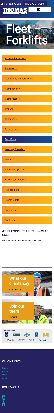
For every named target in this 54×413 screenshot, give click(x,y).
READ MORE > (15, 289)
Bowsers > (11, 68)
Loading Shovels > (15, 149)
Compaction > (13, 88)
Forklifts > (10, 139)
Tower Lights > (13, 199)
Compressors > (13, 98)
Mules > (9, 159)
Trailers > (10, 220)
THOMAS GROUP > (35, 3)
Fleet (4, 374)
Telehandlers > (13, 189)
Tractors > (10, 210)
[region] (27, 283)
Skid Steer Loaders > (16, 179)
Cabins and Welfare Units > (20, 78)
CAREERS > (14, 317)
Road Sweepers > (14, 169)
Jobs (4, 378)
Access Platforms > (15, 58)
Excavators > (12, 129)
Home (5, 368)
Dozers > (10, 108)
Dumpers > (11, 119)
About (5, 371)
